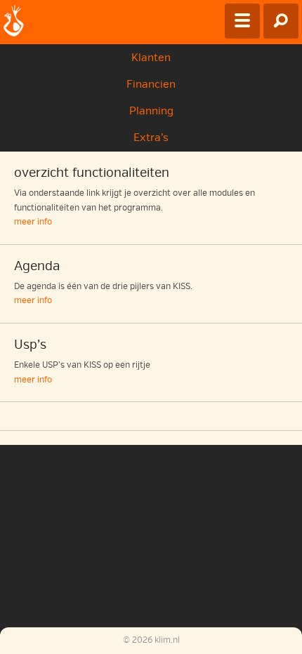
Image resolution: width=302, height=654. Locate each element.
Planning (151, 111)
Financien (151, 84)
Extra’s (151, 137)
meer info (33, 222)
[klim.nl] (14, 22)
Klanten (151, 57)
